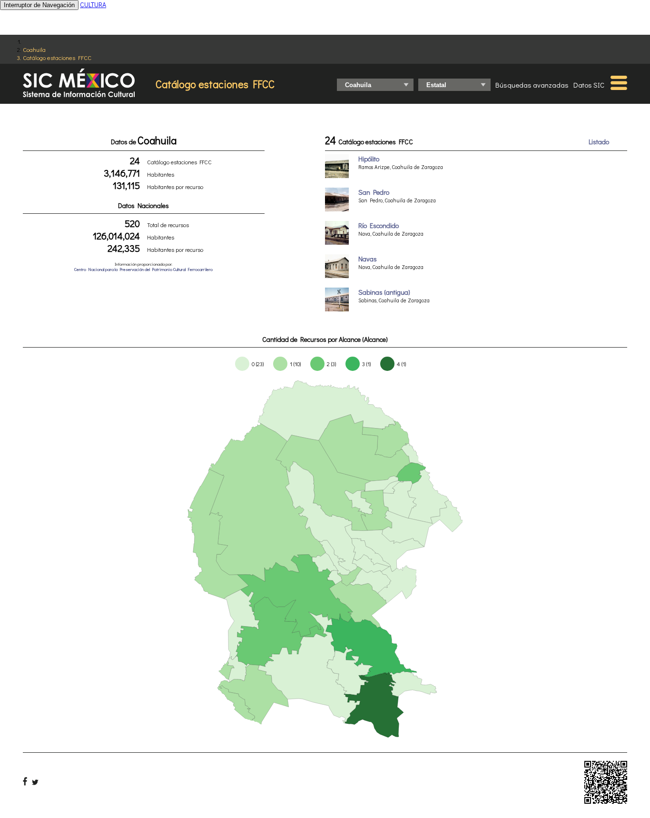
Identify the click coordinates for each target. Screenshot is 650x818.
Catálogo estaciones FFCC (57, 57)
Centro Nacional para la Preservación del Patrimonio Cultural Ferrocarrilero (143, 269)
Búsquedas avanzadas (532, 85)
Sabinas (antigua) (384, 292)
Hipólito (368, 158)
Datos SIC (588, 85)
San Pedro (373, 192)
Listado (599, 141)
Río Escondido (378, 225)
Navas (367, 258)
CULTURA (93, 4)
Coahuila (34, 49)
